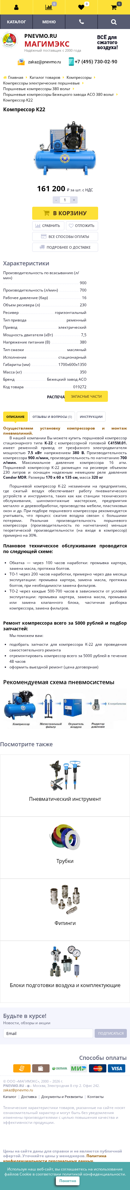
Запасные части (86, 396)
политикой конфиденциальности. (94, 1174)
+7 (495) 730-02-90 (95, 62)
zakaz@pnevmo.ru (44, 62)
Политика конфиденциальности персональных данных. (54, 1158)
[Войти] (16, 7)
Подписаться (111, 1033)
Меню (49, 22)
